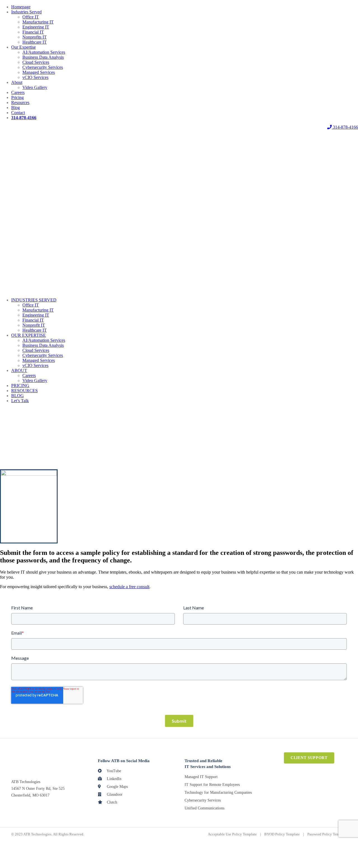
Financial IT (33, 32)
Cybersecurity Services (42, 67)
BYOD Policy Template (282, 834)
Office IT (30, 17)
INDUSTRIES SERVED (33, 300)
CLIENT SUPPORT (309, 758)
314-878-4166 (345, 127)
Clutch (111, 802)
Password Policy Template (327, 834)
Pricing (17, 97)
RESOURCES (24, 390)
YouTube (113, 771)
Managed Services (38, 72)
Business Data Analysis (43, 57)
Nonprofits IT (34, 37)
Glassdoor (114, 794)
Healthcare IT (34, 42)
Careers (18, 92)
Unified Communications (204, 808)
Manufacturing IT (38, 22)
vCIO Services (35, 77)
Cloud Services (35, 62)
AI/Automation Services (43, 52)
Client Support (179, 127)
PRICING (20, 385)
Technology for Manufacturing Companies (218, 792)
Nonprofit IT (33, 325)
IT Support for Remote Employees (212, 785)
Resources (20, 102)
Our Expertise (23, 47)
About (16, 82)
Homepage (20, 6)
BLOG (17, 395)
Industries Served (26, 12)
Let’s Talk (20, 400)
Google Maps (117, 787)
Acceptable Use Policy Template (232, 834)
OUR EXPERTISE (28, 335)
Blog (15, 107)
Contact (18, 112)
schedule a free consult (129, 586)
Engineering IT (35, 27)
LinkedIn (113, 779)
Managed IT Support (201, 777)
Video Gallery (34, 87)
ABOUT (19, 370)
